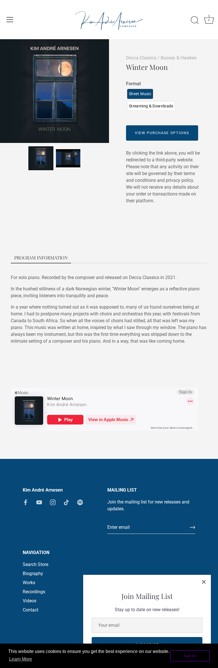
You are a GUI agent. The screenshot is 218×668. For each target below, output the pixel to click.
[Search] (194, 20)
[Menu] (10, 19)
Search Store (35, 564)
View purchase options (162, 133)
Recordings (34, 591)
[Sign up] (192, 527)
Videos (29, 601)
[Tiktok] (66, 502)
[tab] (41, 258)
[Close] (204, 582)
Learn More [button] (20, 659)
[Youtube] (39, 502)
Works (29, 582)
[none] (40, 158)
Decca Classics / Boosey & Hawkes (161, 58)
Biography (33, 573)
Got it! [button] (190, 656)
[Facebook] (25, 502)
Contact (30, 610)
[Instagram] (53, 502)
